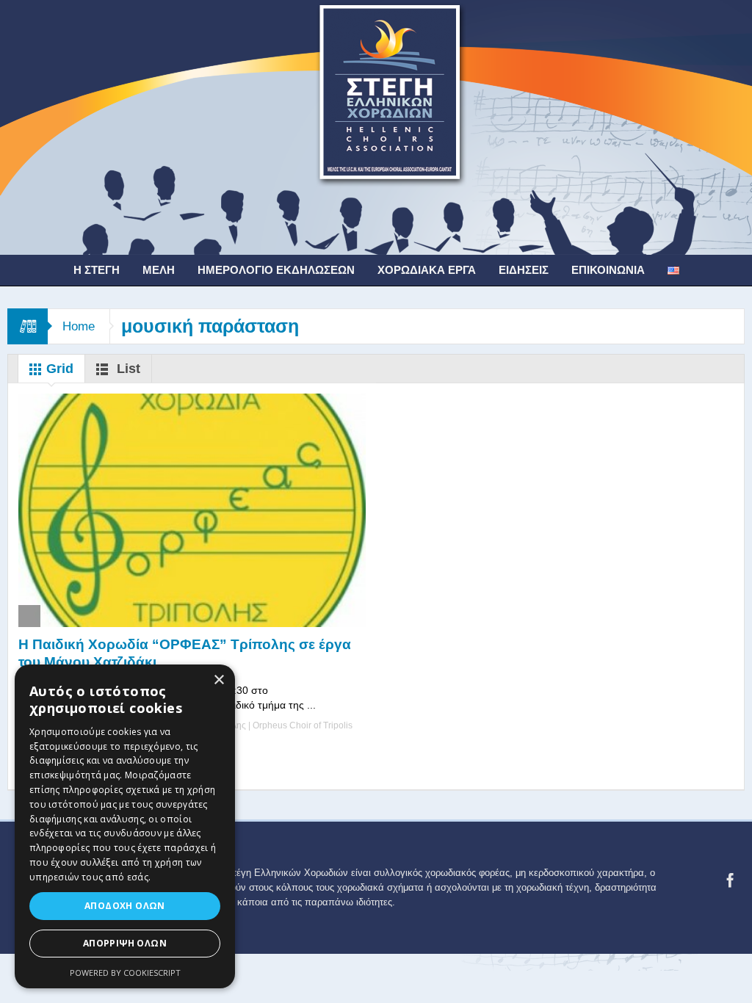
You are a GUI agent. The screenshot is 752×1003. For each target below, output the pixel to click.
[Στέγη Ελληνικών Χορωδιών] (376, 126)
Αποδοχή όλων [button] (124, 905)
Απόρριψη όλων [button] (125, 943)
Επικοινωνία (608, 270)
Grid (58, 368)
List (126, 368)
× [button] (218, 680)
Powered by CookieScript (125, 972)
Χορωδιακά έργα (426, 270)
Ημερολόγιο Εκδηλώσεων (276, 270)
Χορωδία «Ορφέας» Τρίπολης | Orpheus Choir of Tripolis (240, 725)
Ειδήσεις (524, 270)
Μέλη (158, 270)
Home (78, 326)
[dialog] (125, 826)
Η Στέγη (96, 270)
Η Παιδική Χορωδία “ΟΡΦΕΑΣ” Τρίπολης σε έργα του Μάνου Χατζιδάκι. (184, 653)
